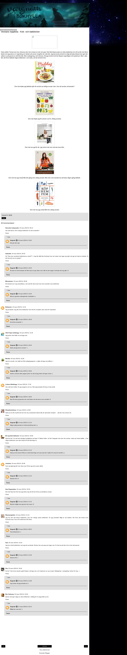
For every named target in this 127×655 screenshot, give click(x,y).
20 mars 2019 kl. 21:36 (25, 555)
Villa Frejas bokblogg (12, 333)
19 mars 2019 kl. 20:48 (18, 463)
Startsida (44, 646)
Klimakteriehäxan (10, 410)
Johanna (23, 52)
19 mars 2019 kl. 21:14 (25, 422)
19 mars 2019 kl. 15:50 (17, 358)
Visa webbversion (45, 650)
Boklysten (8, 307)
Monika (7, 358)
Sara (6, 542)
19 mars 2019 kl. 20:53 (23, 489)
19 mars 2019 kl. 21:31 (22, 515)
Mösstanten (9, 281)
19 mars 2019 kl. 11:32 (19, 307)
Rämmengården (10, 515)
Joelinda (8, 463)
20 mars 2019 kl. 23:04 (21, 594)
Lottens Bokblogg (11, 384)
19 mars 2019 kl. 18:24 (25, 319)
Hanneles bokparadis (12, 228)
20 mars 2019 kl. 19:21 (15, 542)
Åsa (6, 568)
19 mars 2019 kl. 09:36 (20, 281)
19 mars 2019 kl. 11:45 (26, 333)
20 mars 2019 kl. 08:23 (25, 529)
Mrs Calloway (9, 594)
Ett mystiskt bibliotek (12, 436)
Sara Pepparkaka (10, 489)
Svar (8, 237)
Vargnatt (12, 240)
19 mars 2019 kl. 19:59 (26, 436)
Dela (4, 218)
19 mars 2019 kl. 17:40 (24, 384)
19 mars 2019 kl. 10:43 (25, 268)
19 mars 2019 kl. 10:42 (25, 240)
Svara (7, 233)
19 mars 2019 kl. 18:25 (25, 371)
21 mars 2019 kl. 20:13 (25, 606)
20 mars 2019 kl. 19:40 (15, 568)
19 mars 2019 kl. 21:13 (25, 450)
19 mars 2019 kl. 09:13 (26, 228)
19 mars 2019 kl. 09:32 (18, 253)
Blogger (47, 653)
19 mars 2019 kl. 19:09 (23, 410)
